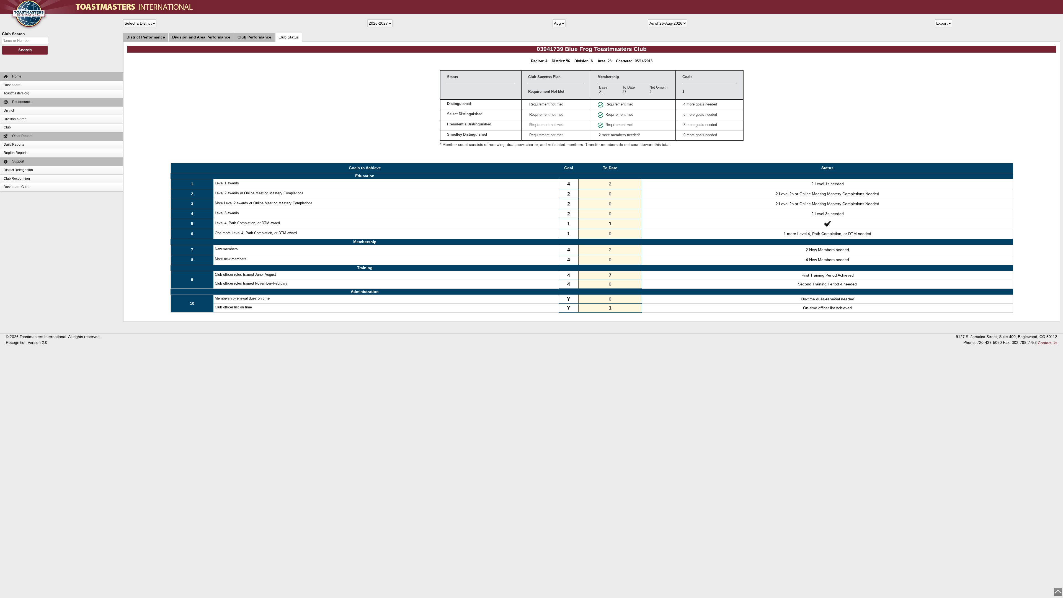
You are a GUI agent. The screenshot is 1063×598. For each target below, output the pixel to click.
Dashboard (12, 85)
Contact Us (1047, 342)
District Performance (146, 37)
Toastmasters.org (16, 93)
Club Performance (254, 37)
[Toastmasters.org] (21, 3)
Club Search (13, 34)
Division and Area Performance (201, 37)
